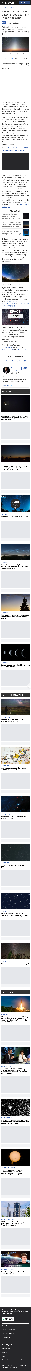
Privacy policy (6, 1337)
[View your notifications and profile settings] (24, 2)
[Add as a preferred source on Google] (8, 1319)
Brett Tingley (12, 22)
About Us (4, 1326)
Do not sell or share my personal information (14, 1360)
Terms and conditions (8, 1333)
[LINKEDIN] (24, 368)
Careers (4, 1356)
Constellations (14, 7)
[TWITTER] (21, 368)
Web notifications (7, 1352)
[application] (15, 160)
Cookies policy (6, 1341)
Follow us (16, 58)
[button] (28, 2)
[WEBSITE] (26, 368)
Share (6, 58)
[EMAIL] (21, 370)
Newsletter (26, 58)
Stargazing (4, 7)
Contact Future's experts (9, 1329)
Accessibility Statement (9, 1345)
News (4, 22)
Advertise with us (6, 1348)
